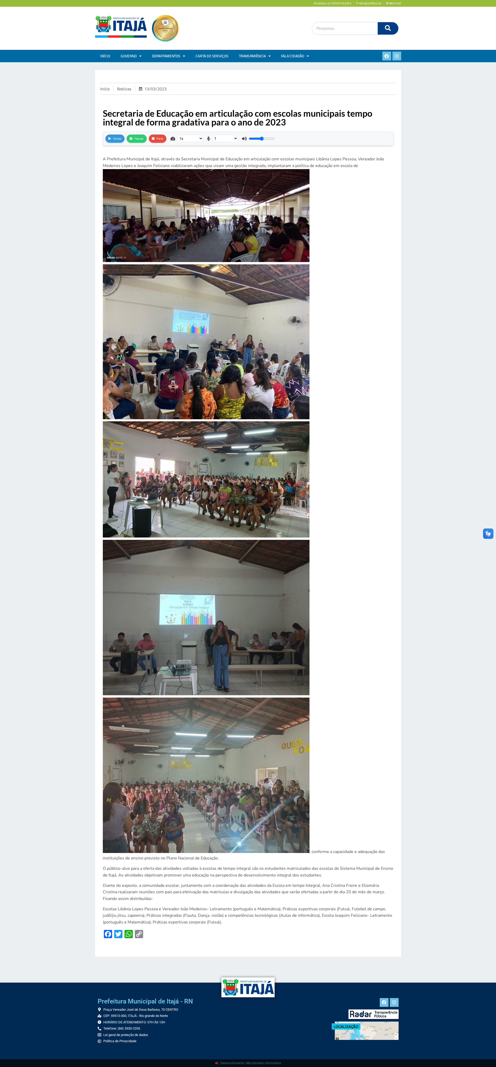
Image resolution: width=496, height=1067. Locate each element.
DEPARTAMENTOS (166, 56)
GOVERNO (129, 56)
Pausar (139, 138)
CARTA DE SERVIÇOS (212, 56)
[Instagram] (396, 56)
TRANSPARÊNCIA (252, 56)
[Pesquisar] (388, 28)
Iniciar (117, 138)
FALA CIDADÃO (292, 56)
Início (105, 56)
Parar (159, 138)
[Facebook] (386, 56)
